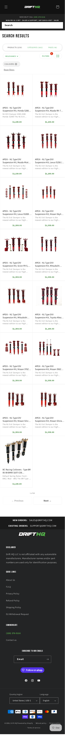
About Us (10, 580)
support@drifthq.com (32, 525)
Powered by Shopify (25, 723)
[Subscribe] (47, 659)
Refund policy (41, 723)
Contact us (11, 640)
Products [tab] (14, 47)
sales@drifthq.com (32, 520)
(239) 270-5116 (39, 17)
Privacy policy (54, 723)
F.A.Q (8, 586)
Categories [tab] (34, 47)
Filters (47, 55)
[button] (6, 7)
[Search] (60, 25)
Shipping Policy (13, 607)
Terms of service (33, 728)
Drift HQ (14, 723)
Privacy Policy (12, 593)
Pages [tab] (52, 47)
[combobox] (32, 25)
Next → (47, 500)
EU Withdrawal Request (17, 614)
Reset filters (9, 69)
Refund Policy (12, 600)
